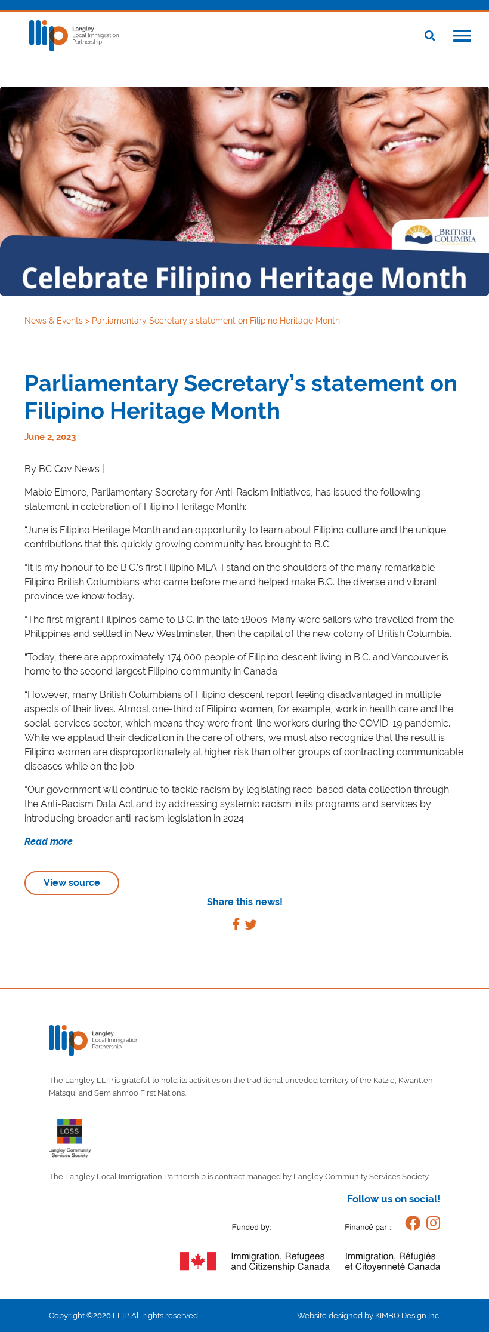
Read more (49, 841)
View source (72, 882)
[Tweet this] (250, 926)
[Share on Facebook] (236, 926)
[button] (462, 37)
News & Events (54, 320)
